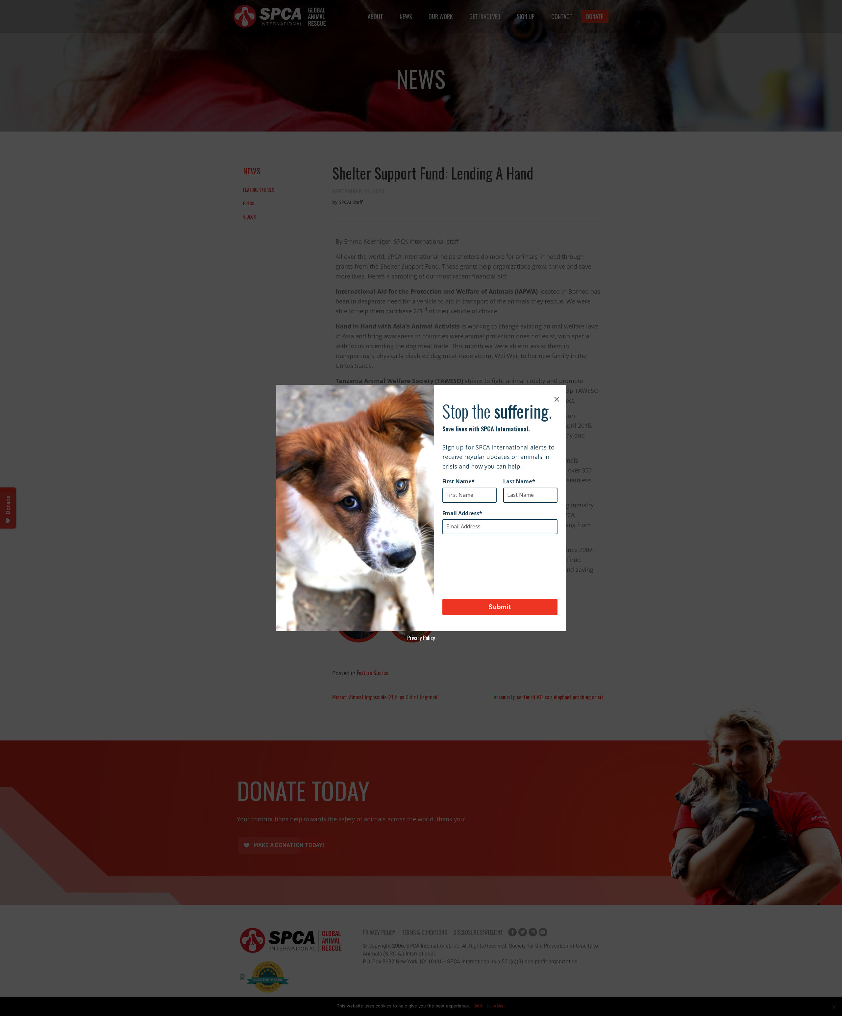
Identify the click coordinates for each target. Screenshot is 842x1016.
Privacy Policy (421, 638)
